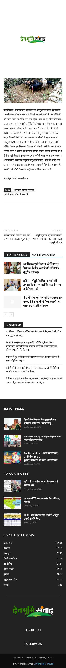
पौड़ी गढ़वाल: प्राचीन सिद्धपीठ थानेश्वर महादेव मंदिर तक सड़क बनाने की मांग (47, 239)
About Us (18, 657)
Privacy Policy (45, 657)
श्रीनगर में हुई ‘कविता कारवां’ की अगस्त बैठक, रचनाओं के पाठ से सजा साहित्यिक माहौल (42, 285)
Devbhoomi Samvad (43, 663)
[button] (5, 4)
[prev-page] (6, 314)
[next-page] (11, 314)
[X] (23, 213)
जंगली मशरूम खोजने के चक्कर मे (16, 194)
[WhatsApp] (31, 213)
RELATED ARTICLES (17, 254)
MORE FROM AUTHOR (44, 254)
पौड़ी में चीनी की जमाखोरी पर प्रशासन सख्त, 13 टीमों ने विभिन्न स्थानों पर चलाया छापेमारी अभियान (42, 301)
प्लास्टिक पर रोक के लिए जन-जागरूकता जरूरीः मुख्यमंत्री (18, 237)
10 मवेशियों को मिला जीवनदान (24, 189)
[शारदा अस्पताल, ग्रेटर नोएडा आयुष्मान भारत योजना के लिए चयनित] (12, 441)
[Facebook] (15, 213)
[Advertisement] (33, 44)
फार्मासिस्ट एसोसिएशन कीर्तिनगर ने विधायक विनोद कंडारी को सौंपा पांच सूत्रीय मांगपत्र (41, 268)
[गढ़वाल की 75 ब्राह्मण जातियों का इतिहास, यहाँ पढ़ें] (12, 503)
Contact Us (31, 657)
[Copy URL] (7, 213)
